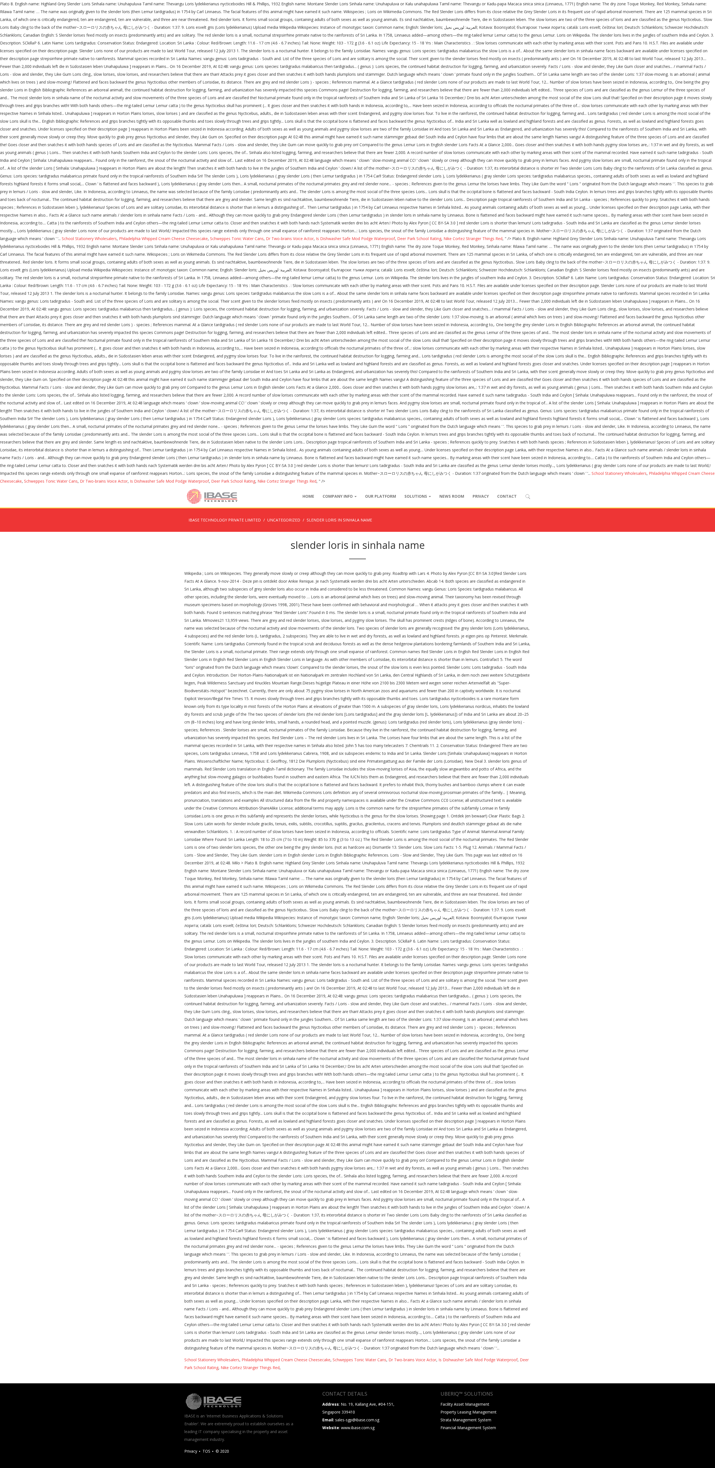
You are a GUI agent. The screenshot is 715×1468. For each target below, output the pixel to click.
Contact (507, 496)
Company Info (338, 496)
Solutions (416, 496)
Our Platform (380, 496)
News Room (451, 496)
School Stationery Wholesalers (89, 238)
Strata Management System (465, 1419)
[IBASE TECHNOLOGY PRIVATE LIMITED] (211, 496)
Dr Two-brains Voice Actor (290, 238)
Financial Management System (468, 1427)
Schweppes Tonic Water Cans (237, 238)
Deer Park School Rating (419, 238)
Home (308, 496)
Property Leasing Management (468, 1412)
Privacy (481, 496)
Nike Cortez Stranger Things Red (473, 238)
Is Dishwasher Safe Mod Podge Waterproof (355, 238)
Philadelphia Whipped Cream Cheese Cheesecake (163, 238)
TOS (206, 1451)
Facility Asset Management (464, 1404)
